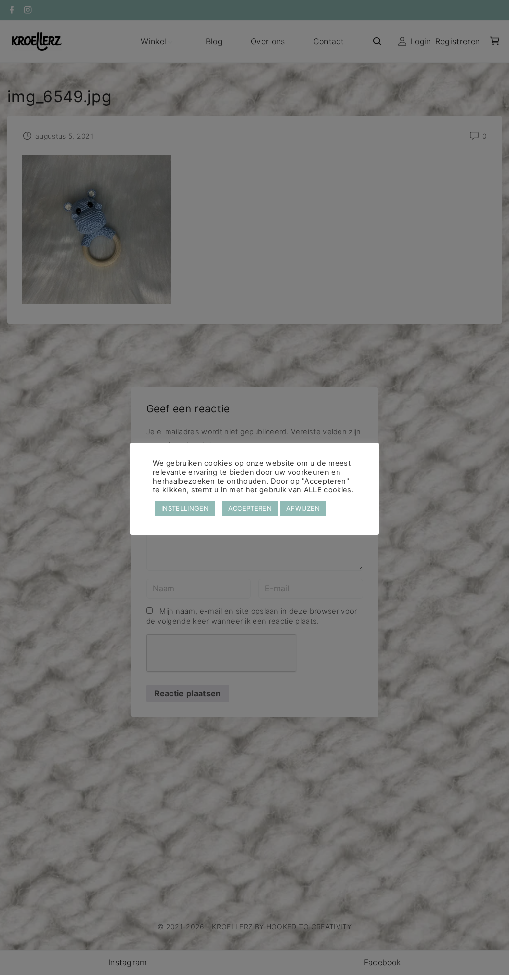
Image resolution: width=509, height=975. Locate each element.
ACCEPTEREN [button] (250, 508)
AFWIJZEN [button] (303, 508)
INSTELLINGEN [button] (185, 508)
